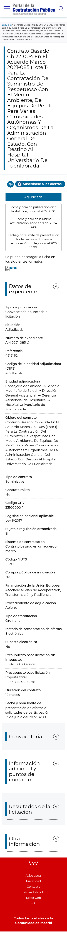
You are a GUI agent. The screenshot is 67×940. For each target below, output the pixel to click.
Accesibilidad (33, 892)
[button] (7, 8)
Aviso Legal (33, 875)
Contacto (33, 886)
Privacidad (33, 881)
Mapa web (33, 898)
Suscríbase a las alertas (42, 184)
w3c (33, 903)
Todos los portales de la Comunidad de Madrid (33, 920)
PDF (13, 268)
